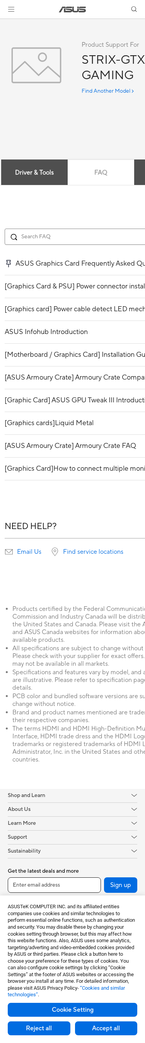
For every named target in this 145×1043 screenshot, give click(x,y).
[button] (11, 9)
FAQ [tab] (100, 172)
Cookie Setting (73, 1010)
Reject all (39, 1028)
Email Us (29, 552)
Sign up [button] (120, 885)
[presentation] (9, 552)
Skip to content (4, 23)
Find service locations (93, 552)
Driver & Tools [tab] (34, 172)
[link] (72, 9)
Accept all (106, 1028)
